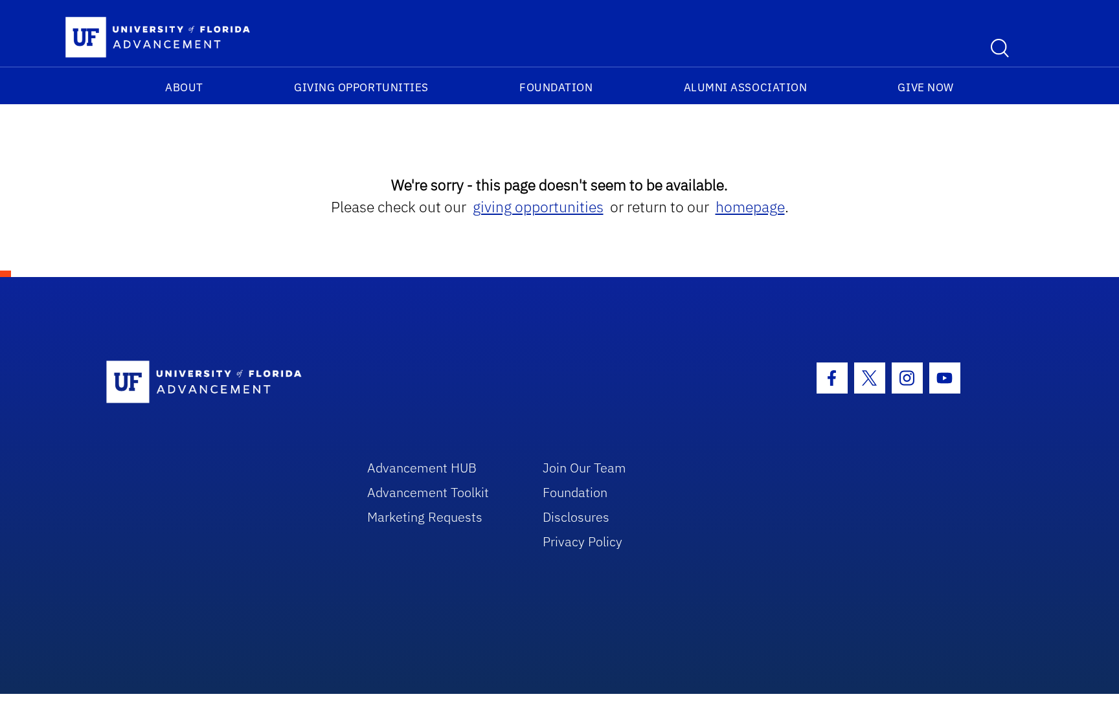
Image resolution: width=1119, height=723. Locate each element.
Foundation (556, 87)
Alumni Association (746, 87)
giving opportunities (538, 206)
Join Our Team (584, 467)
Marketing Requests (424, 517)
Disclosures (576, 517)
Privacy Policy (582, 541)
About (184, 87)
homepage (750, 206)
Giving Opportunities (361, 87)
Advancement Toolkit (428, 492)
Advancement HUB (422, 467)
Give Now (925, 87)
